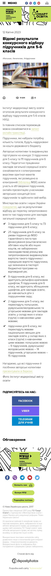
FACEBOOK (25, 401)
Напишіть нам (47, 3)
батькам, (8, 58)
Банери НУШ (20, 492)
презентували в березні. (18, 371)
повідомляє (10, 207)
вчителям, (18, 58)
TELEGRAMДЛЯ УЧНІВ (25, 421)
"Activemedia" (35, 568)
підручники (30, 58)
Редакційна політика (23, 500)
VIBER (25, 411)
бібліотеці (24, 182)
